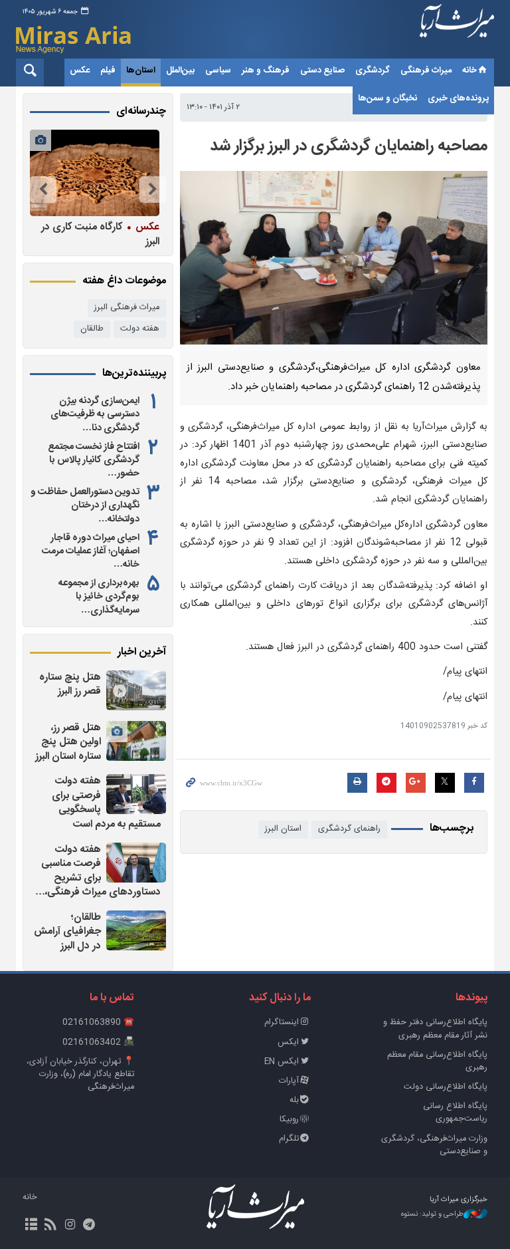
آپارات (289, 1081)
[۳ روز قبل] (136, 863)
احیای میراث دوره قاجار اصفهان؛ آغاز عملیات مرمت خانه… (90, 551)
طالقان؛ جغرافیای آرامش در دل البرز (67, 931)
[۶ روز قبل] (94, 173)
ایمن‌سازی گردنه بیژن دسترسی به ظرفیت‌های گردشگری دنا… (94, 414)
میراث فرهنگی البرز (126, 308)
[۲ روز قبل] (136, 690)
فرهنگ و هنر (266, 70)
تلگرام (289, 1139)
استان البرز (283, 829)
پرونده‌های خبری (458, 98)
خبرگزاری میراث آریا (457, 31)
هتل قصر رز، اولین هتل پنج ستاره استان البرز (68, 742)
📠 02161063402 (98, 1042)
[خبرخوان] (50, 1226)
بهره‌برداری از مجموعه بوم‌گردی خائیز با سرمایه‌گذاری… (98, 596)
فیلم (108, 70)
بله (294, 1100)
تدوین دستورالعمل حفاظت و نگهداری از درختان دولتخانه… (85, 505)
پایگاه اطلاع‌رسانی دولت (445, 1087)
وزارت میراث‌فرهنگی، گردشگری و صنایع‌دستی (434, 1145)
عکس (80, 70)
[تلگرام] (89, 1226)
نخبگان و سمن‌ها (387, 98)
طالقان (92, 329)
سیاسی (218, 70)
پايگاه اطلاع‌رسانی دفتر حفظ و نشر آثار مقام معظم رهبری (435, 1029)
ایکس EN (281, 1062)
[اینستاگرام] (69, 1226)
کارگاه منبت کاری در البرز (100, 234)
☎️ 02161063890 (98, 1023)
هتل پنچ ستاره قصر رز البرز (70, 684)
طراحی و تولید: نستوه (432, 1214)
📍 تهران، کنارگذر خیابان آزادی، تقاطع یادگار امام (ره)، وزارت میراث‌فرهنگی (80, 1074)
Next (43, 189)
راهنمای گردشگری (349, 829)
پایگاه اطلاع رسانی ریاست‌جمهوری (455, 1112)
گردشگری (372, 70)
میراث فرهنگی (426, 70)
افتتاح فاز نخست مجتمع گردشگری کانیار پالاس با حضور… (93, 460)
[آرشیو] (31, 1226)
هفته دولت (139, 329)
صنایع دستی (322, 70)
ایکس (288, 1042)
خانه (469, 70)
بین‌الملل (180, 70)
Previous (152, 189)
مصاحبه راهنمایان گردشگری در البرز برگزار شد (348, 146)
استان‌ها (140, 70)
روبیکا (289, 1120)
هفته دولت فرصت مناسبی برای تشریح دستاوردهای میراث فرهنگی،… (98, 871)
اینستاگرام (281, 1023)
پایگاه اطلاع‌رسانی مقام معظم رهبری (437, 1061)
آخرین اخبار (142, 652)
